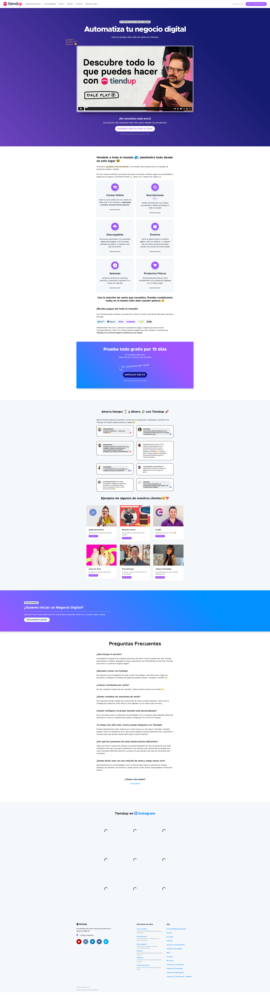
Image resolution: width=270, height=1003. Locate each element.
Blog (168, 953)
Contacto (79, 4)
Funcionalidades (50, 4)
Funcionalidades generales (176, 929)
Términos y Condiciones (175, 964)
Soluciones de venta (32, 4)
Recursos (170, 960)
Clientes (70, 4)
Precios (61, 4)
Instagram (146, 813)
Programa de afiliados (174, 949)
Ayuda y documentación (176, 945)
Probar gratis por (135, 129)
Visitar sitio (93, 536)
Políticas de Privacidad (175, 968)
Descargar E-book (37, 620)
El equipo (170, 937)
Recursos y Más (91, 4)
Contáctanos (135, 783)
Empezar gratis (135, 375)
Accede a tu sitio (238, 4)
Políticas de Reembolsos (175, 972)
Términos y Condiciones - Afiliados (179, 976)
